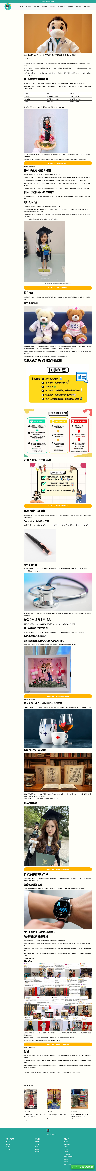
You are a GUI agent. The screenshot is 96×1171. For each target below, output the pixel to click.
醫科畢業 (58, 1072)
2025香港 (29, 1072)
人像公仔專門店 (10, 1139)
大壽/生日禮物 (67, 1164)
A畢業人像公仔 (58, 163)
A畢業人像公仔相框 (58, 696)
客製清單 (34, 1072)
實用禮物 (39, 1072)
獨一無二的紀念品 (72, 209)
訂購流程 (37, 1139)
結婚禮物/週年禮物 (68, 1156)
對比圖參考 (8, 1149)
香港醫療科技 (77, 1072)
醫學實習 (53, 1072)
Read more (27, 1121)
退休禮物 (66, 1141)
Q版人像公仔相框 (55, 640)
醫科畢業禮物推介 (64, 1072)
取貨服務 (37, 1141)
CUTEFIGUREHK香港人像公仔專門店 (48, 1134)
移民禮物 (66, 1149)
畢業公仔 (29, 159)
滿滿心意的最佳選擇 (69, 1038)
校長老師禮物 (67, 1154)
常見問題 (37, 1146)
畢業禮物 (66, 1159)
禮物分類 (66, 1139)
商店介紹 (8, 1141)
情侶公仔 (66, 1162)
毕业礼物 (48, 1072)
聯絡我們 (37, 1149)
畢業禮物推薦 (32, 166)
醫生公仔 (29, 293)
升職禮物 (66, 1151)
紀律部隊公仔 (67, 1144)
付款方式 (37, 1144)
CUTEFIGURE (27, 154)
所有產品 (8, 1146)
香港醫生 (71, 1072)
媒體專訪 (8, 1144)
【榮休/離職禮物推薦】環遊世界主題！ (57, 1115)
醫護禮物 (66, 1146)
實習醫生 (44, 1072)
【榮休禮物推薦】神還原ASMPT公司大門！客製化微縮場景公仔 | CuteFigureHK (81, 1117)
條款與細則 (37, 1151)
